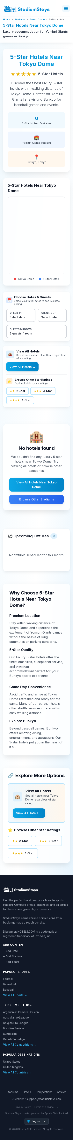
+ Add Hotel (10, 951)
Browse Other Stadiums (36, 499)
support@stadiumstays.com (44, 1099)
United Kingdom (13, 1067)
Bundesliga (10, 1033)
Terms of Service (44, 1107)
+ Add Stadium (12, 956)
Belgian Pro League (15, 1023)
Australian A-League (16, 1017)
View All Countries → (17, 1072)
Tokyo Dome (37, 19)
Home (6, 19)
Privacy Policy (23, 1107)
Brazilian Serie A (13, 1028)
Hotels (27, 1092)
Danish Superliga (14, 1039)
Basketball (9, 984)
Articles (61, 1092)
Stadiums (20, 19)
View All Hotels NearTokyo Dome (36, 484)
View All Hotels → (22, 367)
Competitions (44, 1092)
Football (8, 978)
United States (11, 1061)
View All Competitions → (19, 1044)
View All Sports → (15, 995)
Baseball (8, 989)
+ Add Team (11, 961)
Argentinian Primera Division (21, 1012)
